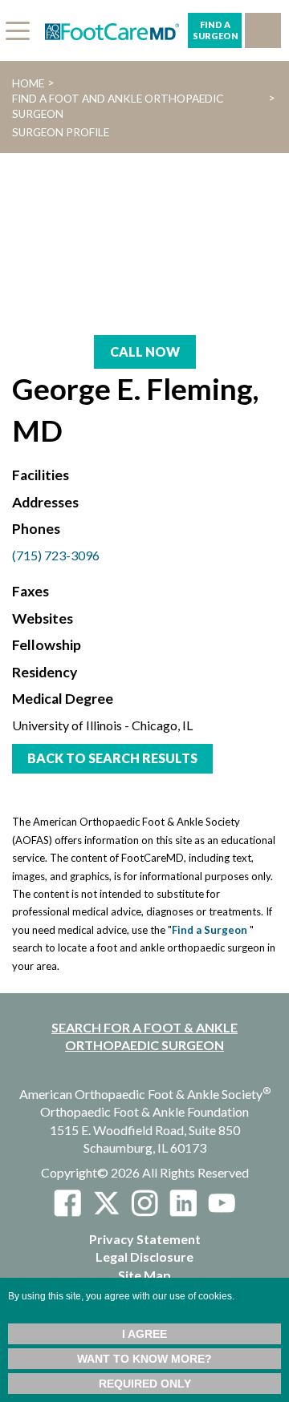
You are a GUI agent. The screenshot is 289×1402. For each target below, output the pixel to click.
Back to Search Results (112, 758)
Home (28, 83)
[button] (263, 30)
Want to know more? (144, 1358)
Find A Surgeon (215, 30)
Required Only (145, 1383)
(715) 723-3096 (56, 555)
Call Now (145, 351)
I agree (144, 1333)
